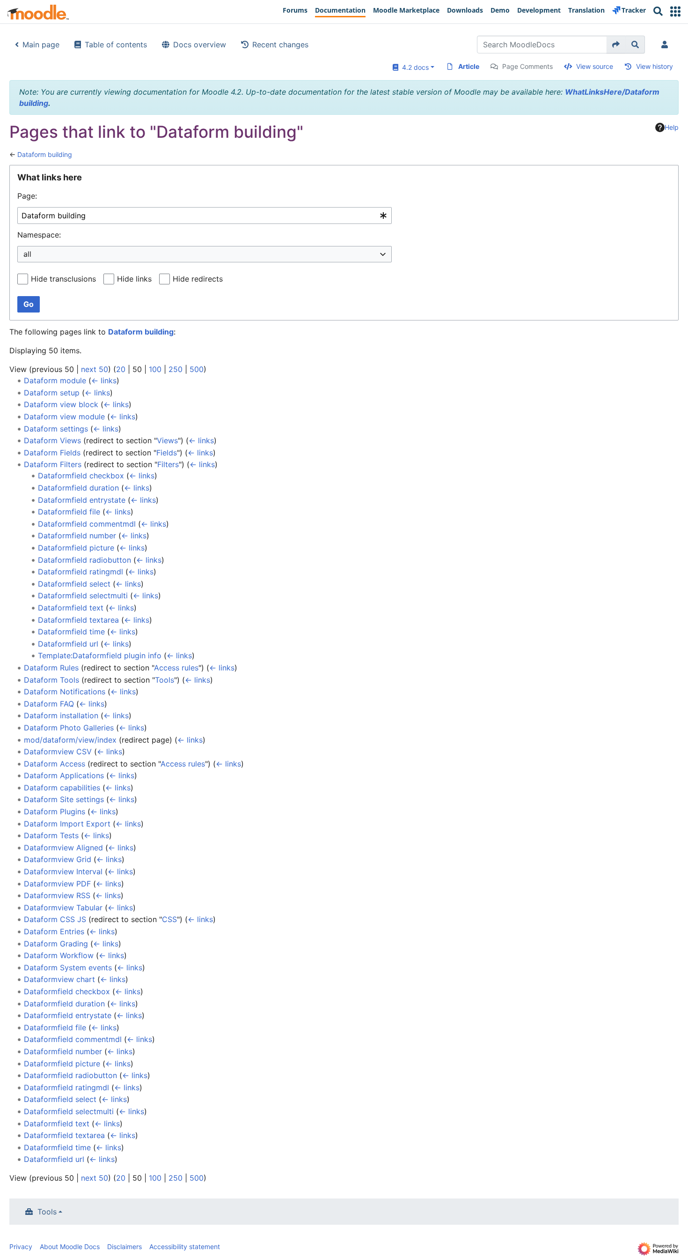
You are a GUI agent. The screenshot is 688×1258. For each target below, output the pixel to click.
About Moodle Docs (70, 1247)
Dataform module (55, 380)
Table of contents (116, 44)
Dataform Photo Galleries (69, 727)
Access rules (176, 667)
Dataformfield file (69, 511)
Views (167, 440)
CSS (169, 919)
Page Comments (527, 66)
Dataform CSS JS (55, 919)
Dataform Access (54, 763)
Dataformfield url (68, 643)
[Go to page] (616, 44)
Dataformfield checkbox (81, 475)
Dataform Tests (51, 835)
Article (468, 66)
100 (155, 369)
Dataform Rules (51, 667)
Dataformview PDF (57, 883)
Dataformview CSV (58, 751)
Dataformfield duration (78, 487)
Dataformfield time (71, 631)
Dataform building (44, 154)
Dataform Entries (54, 931)
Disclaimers (124, 1247)
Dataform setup (52, 392)
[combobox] (204, 215)
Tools (164, 680)
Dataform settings (56, 428)
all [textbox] (27, 254)
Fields (166, 452)
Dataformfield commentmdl (87, 524)
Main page (40, 44)
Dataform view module (64, 416)
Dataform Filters (52, 464)
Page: (27, 196)
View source (594, 66)
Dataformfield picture (76, 547)
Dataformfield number (77, 535)
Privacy (20, 1247)
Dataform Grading (56, 943)
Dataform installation (61, 715)
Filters (168, 464)
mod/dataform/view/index (70, 739)
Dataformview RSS (57, 895)
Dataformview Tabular (63, 907)
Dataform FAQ (49, 703)
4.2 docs (413, 67)
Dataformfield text (70, 607)
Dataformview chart (59, 979)
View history (654, 66)
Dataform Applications (64, 775)
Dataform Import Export (67, 823)
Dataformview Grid (57, 859)
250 (175, 369)
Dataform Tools (51, 680)
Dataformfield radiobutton (84, 560)
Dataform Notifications (64, 691)
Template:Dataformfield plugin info (99, 655)
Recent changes (280, 44)
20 (120, 369)
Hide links (134, 278)
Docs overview (199, 44)
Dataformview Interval (63, 871)
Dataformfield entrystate (81, 500)
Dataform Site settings (64, 799)
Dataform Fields (52, 452)
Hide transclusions (63, 278)
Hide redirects (198, 278)
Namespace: (39, 234)
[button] (675, 11)
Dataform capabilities (62, 787)
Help (672, 127)
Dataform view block (61, 404)
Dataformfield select (74, 583)
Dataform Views (52, 440)
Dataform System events (68, 967)
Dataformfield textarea (78, 620)
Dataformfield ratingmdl (80, 571)
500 (197, 369)
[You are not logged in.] (666, 44)
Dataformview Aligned (63, 847)
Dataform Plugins (54, 811)
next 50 (94, 369)
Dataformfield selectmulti (83, 595)
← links (104, 380)
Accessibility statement (184, 1247)
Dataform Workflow (59, 955)
